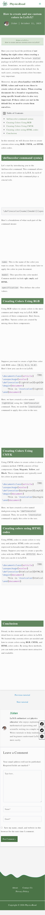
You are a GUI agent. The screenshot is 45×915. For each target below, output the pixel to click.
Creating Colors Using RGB (19, 122)
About (15, 887)
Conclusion (11, 133)
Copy (40, 375)
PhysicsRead (17, 4)
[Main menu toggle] (40, 3)
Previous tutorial (22, 695)
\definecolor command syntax (19, 118)
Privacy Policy (22, 891)
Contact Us (28, 887)
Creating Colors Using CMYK (19, 126)
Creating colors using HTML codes (22, 129)
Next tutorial (22, 702)
